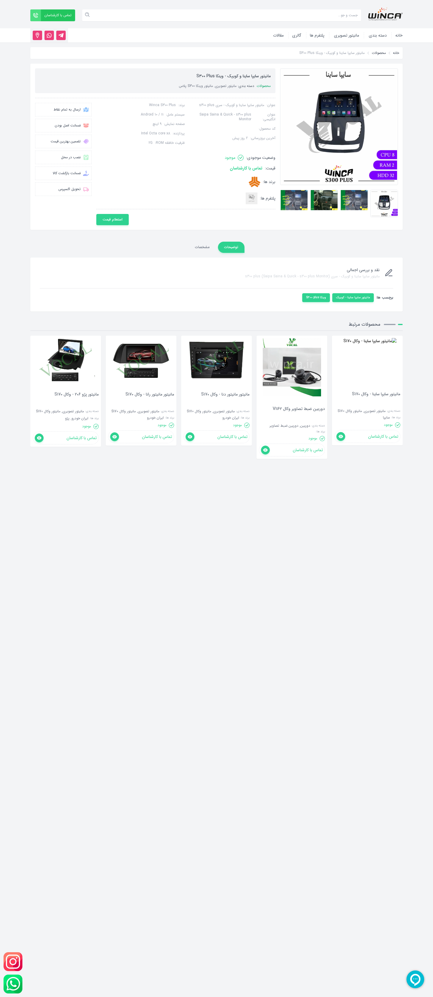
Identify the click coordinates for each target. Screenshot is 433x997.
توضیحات (231, 247)
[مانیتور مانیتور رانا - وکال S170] (149, 403)
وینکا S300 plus (316, 297)
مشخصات (202, 247)
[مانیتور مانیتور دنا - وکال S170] (225, 403)
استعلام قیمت (113, 219)
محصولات (379, 53)
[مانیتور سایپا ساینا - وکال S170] (376, 403)
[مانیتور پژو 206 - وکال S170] (76, 403)
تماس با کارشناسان (246, 168)
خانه (396, 53)
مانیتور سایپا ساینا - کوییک (353, 297)
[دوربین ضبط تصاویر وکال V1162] (299, 417)
